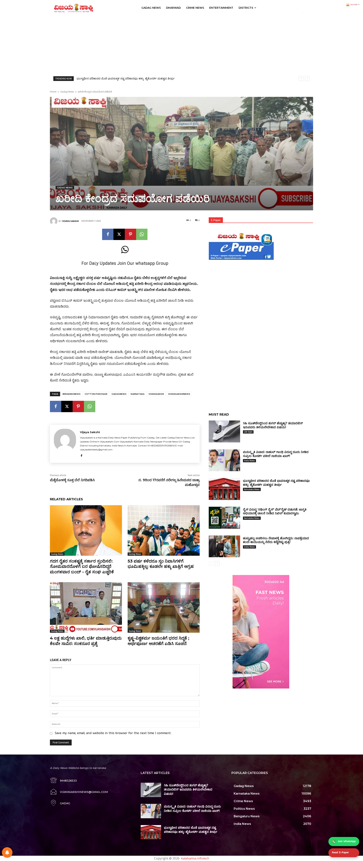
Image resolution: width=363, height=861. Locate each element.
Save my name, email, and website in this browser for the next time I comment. (113, 733)
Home (53, 91)
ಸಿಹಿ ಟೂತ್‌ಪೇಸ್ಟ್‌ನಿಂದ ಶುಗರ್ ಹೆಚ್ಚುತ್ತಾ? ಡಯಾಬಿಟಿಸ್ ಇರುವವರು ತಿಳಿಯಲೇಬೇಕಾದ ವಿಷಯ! (188, 789)
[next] (307, 78)
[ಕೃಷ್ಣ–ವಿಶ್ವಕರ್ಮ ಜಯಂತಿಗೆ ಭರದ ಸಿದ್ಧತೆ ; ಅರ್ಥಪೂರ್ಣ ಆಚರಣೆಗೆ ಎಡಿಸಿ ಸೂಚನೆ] (164, 607)
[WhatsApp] (141, 234)
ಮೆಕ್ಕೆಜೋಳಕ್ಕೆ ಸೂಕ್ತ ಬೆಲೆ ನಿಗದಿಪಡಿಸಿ (72, 480)
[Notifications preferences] (7, 852)
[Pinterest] (130, 234)
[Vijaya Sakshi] (54, 221)
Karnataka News (252, 489)
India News (249, 460)
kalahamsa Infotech (195, 858)
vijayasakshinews (179, 394)
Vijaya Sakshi (70, 221)
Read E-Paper (340, 852)
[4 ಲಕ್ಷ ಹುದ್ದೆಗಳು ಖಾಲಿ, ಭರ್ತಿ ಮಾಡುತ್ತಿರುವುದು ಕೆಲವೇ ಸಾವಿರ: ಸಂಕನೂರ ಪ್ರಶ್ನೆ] (86, 607)
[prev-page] (211, 563)
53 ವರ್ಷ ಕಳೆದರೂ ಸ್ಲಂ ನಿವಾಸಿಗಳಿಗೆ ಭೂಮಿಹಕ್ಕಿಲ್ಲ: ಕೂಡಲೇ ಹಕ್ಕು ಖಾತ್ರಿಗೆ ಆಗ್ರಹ (161, 564)
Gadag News (67, 91)
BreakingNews (72, 394)
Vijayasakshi (156, 394)
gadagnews (119, 394)
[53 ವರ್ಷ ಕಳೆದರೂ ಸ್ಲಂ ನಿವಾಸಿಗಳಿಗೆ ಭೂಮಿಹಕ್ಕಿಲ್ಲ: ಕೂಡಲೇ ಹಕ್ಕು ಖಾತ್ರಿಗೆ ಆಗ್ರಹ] (164, 530)
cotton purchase (96, 394)
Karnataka (137, 394)
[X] (119, 234)
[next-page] (217, 563)
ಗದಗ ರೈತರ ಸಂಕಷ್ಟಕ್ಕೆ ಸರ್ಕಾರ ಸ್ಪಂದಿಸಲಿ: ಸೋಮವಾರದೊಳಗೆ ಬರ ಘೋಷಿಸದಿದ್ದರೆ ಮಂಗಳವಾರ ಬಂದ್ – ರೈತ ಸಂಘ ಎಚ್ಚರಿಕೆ (82, 566)
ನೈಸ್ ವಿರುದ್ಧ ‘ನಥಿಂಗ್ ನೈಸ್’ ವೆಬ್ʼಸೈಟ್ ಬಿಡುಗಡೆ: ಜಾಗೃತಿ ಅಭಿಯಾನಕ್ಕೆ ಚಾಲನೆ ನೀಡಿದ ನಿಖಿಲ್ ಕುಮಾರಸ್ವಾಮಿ (132, 78)
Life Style (248, 431)
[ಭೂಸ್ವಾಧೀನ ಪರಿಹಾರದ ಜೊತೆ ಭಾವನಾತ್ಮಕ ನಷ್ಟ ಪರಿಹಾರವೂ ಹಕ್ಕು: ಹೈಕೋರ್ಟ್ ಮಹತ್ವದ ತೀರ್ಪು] (224, 489)
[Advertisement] (181, 44)
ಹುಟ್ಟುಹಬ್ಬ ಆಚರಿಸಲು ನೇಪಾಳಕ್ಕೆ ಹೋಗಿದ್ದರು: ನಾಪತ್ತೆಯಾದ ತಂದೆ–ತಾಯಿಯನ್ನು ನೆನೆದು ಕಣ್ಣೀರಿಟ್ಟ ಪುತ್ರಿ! (276, 540)
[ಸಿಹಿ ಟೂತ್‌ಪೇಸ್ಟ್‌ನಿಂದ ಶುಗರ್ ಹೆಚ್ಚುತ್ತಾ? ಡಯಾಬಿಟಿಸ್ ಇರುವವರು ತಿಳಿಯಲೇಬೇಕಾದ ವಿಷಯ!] (224, 431)
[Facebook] (107, 234)
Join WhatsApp (347, 841)
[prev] (301, 78)
